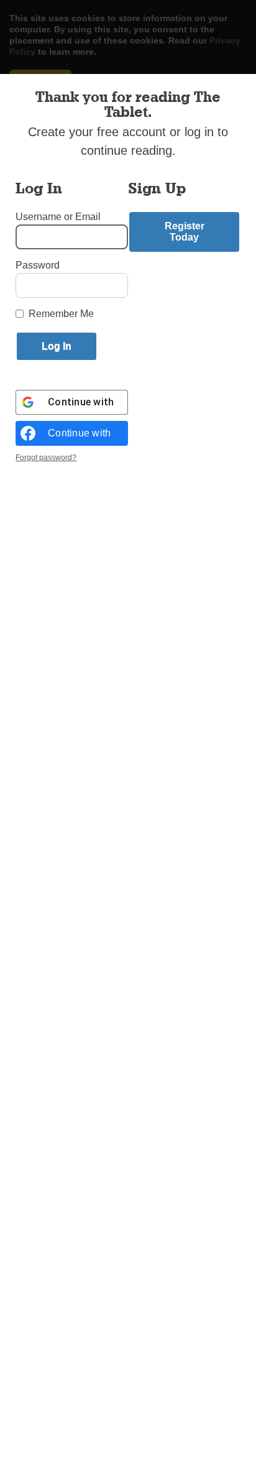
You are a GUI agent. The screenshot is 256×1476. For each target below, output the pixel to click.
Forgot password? (46, 457)
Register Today (184, 231)
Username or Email (58, 216)
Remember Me (61, 313)
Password (38, 265)
